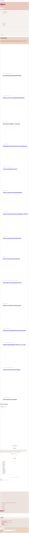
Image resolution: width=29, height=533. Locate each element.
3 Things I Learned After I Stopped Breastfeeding (12, 192)
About (3, 2)
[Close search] (2, 528)
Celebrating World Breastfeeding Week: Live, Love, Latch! (14, 344)
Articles (4, 24)
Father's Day (5, 280)
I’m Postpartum (5, 12)
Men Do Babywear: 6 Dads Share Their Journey (12, 282)
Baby (3, 280)
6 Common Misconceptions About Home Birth (12, 75)
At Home (4, 463)
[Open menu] (2, 35)
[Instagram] (0, 4)
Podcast (4, 25)
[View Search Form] (0, 526)
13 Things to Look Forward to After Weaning (11, 369)
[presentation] (15, 59)
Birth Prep (6, 73)
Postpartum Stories (10, 73)
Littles (11, 280)
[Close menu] (0, 519)
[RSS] (4, 4)
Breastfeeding (6, 95)
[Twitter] (3, 4)
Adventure (4, 461)
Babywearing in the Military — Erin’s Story (11, 123)
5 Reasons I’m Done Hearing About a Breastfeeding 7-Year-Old (15, 213)
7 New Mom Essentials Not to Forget (10, 169)
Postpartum (6, 121)
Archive (4, 73)
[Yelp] (4, 511)
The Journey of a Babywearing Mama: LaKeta (12, 305)
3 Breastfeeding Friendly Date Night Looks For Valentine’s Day (15, 146)
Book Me (4, 23)
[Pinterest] (2, 4)
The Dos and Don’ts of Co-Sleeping (10, 399)
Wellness (4, 473)
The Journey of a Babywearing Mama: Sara (11, 258)
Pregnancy (4, 471)
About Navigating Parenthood (7, 522)
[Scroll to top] (1, 517)
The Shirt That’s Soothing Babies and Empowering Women (14, 330)
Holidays (9, 280)
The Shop (4, 472)
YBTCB (4, 13)
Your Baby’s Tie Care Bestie (7, 520)
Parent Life (10, 95)
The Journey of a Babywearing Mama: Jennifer (12, 238)
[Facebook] (1, 4)
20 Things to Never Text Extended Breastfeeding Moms (13, 97)
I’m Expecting (5, 11)
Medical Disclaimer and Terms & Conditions (8, 502)
